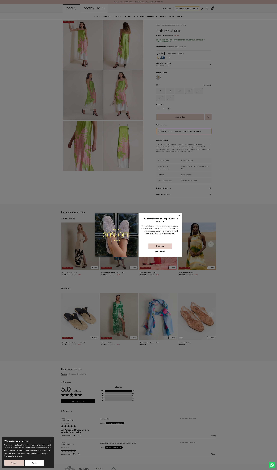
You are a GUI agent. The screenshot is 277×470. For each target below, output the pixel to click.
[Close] (50, 441)
